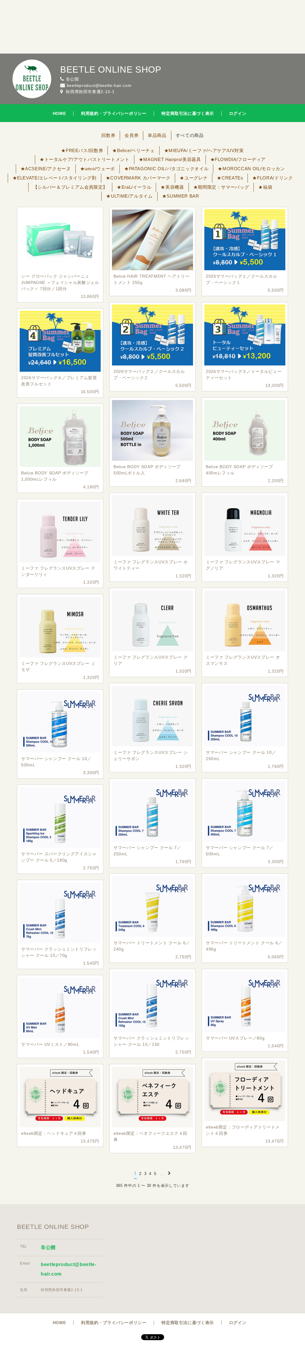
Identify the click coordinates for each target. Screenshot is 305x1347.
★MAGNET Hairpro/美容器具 (170, 159)
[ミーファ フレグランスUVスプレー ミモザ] (60, 627)
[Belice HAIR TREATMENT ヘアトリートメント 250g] (152, 240)
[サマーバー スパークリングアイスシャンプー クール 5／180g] (60, 817)
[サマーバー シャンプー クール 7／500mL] (244, 811)
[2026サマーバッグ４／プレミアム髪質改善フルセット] (60, 341)
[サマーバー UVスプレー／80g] (244, 1001)
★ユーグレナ (194, 177)
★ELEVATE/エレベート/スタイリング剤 (55, 177)
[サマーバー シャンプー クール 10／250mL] (244, 716)
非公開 (48, 1247)
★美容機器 (172, 187)
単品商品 (157, 135)
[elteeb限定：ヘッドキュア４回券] (60, 1097)
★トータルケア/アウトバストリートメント (85, 159)
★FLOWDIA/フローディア (238, 159)
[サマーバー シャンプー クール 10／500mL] (60, 722)
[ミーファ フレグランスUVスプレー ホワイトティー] (152, 525)
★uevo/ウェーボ (97, 168)
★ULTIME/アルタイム (129, 196)
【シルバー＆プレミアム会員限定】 (70, 187)
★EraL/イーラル (134, 187)
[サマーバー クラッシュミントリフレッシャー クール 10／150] (152, 1001)
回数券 (108, 135)
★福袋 (265, 187)
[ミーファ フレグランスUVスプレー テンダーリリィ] (60, 531)
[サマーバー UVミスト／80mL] (60, 1008)
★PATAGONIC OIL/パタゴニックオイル (166, 168)
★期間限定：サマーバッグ (221, 187)
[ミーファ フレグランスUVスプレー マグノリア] (244, 525)
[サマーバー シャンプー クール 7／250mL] (152, 811)
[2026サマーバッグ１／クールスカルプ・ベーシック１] (244, 240)
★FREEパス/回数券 (82, 150)
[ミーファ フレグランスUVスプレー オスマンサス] (244, 620)
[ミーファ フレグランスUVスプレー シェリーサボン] (152, 716)
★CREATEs (230, 177)
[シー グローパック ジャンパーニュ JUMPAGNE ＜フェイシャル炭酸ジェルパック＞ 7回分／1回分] (60, 240)
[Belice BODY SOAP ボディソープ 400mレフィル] (244, 430)
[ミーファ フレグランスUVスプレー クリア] (152, 620)
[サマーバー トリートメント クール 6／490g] (244, 906)
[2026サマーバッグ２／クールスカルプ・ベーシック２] (152, 335)
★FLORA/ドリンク (272, 177)
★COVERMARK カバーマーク (138, 177)
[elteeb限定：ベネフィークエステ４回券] (152, 1097)
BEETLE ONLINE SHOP (110, 69)
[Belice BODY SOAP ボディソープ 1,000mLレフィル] (60, 436)
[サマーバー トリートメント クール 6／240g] (152, 906)
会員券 (132, 135)
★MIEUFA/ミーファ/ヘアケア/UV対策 (204, 150)
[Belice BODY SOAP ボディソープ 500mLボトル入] (152, 430)
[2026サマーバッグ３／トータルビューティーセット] (244, 335)
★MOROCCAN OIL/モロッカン (251, 168)
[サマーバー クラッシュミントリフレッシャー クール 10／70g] (60, 912)
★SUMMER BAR (180, 196)
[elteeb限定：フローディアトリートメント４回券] (244, 1090)
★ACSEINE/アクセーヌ (46, 168)
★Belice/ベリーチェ (133, 150)
